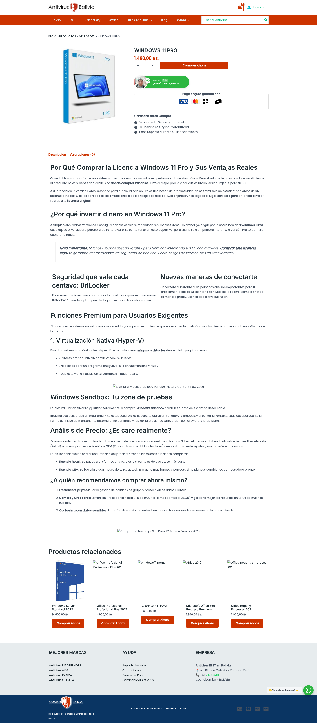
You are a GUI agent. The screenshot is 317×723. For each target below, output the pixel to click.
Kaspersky (92, 20)
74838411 (212, 675)
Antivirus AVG (58, 670)
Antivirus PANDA (60, 675)
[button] (150, 20)
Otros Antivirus (138, 20)
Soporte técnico (134, 665)
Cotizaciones (131, 670)
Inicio (57, 20)
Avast (113, 20)
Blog (164, 20)
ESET (73, 20)
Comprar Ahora (194, 65)
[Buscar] (266, 20)
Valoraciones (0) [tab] (82, 154)
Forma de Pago (133, 675)
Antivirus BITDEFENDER (65, 665)
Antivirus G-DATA (61, 680)
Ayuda (181, 20)
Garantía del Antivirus (138, 680)
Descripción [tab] (57, 154)
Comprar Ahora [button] (68, 623)
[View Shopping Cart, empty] (240, 7)
